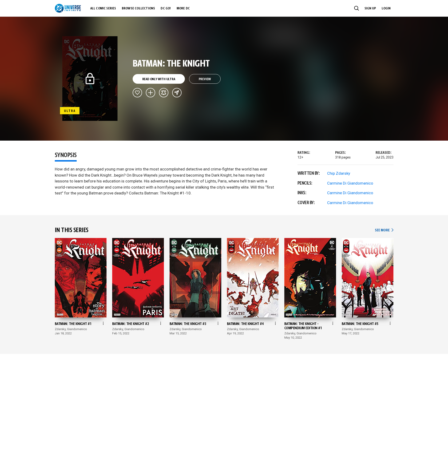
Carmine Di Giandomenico (350, 183)
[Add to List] (150, 92)
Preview (205, 79)
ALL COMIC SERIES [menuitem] (103, 8)
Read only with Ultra (158, 79)
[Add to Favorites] (137, 92)
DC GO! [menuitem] (166, 8)
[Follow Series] (163, 92)
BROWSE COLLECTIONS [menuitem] (138, 8)
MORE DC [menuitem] (183, 8)
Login (386, 8)
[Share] (177, 92)
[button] (356, 8)
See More (384, 230)
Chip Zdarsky (338, 173)
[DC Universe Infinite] (68, 8)
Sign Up (370, 8)
